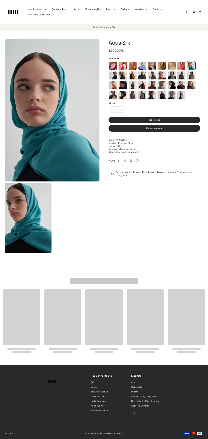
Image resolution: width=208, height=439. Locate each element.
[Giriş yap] (194, 11)
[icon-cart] (200, 12)
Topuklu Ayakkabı (99, 391)
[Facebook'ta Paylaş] (118, 160)
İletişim (134, 391)
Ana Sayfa (98, 27)
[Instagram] (134, 413)
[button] (154, 120)
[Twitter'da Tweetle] (125, 160)
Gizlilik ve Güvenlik (140, 405)
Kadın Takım (97, 405)
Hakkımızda (136, 387)
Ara (133, 382)
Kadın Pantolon (98, 401)
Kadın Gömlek (98, 396)
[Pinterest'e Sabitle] (131, 160)
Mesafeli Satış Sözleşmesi (143, 396)
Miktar (112, 103)
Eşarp (94, 387)
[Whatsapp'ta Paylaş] (137, 160)
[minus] (111, 109)
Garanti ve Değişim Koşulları (145, 401)
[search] (187, 12)
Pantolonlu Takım (99, 410)
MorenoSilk (96, 433)
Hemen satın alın (154, 128)
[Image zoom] (52, 110)
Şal (92, 382)
